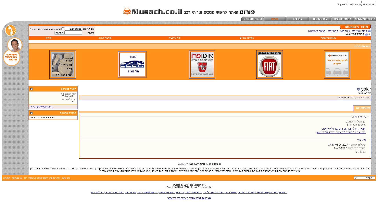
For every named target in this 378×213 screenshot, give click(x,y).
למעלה (6, 178)
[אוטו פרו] (202, 76)
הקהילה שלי (248, 38)
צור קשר (66, 178)
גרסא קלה (17, 178)
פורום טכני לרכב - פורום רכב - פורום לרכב (347, 31)
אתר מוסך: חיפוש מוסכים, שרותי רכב (42, 178)
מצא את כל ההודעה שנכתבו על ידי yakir (344, 128)
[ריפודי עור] (62, 76)
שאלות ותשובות (328, 38)
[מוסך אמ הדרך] (132, 75)
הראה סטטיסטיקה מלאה (41, 107)
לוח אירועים (174, 38)
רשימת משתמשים (316, 31)
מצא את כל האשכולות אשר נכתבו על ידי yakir (341, 132)
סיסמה (91, 33)
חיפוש (49, 38)
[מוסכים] (337, 76)
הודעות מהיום (104, 38)
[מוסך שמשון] (269, 76)
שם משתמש (88, 29)
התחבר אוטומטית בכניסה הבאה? (45, 29)
